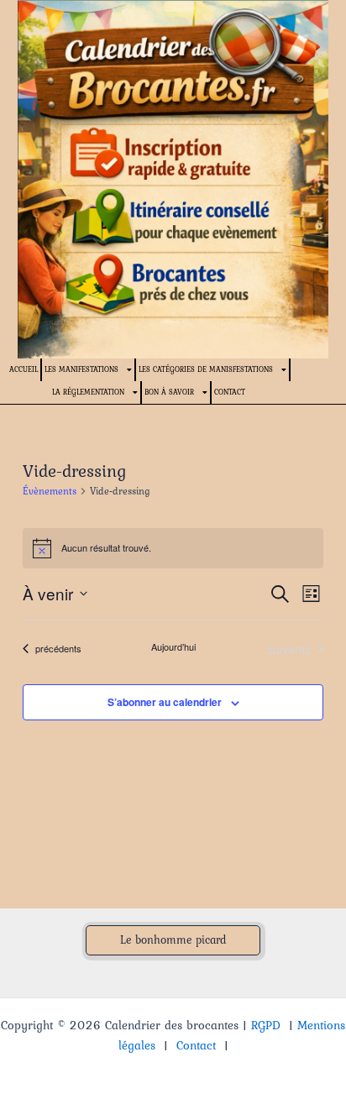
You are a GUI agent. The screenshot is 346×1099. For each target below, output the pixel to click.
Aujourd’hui (173, 647)
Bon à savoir (169, 391)
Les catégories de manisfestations (206, 369)
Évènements (49, 491)
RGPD (265, 1025)
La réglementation (88, 391)
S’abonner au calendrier (164, 701)
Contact (229, 391)
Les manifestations (81, 369)
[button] (173, 940)
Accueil (23, 369)
